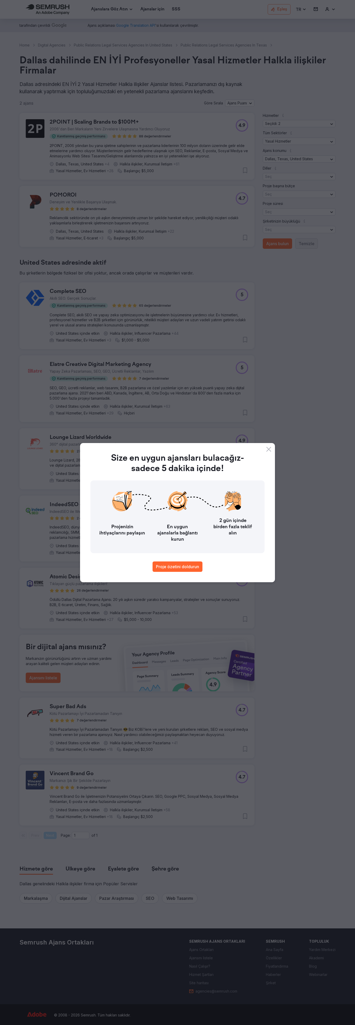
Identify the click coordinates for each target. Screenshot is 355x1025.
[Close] (268, 449)
